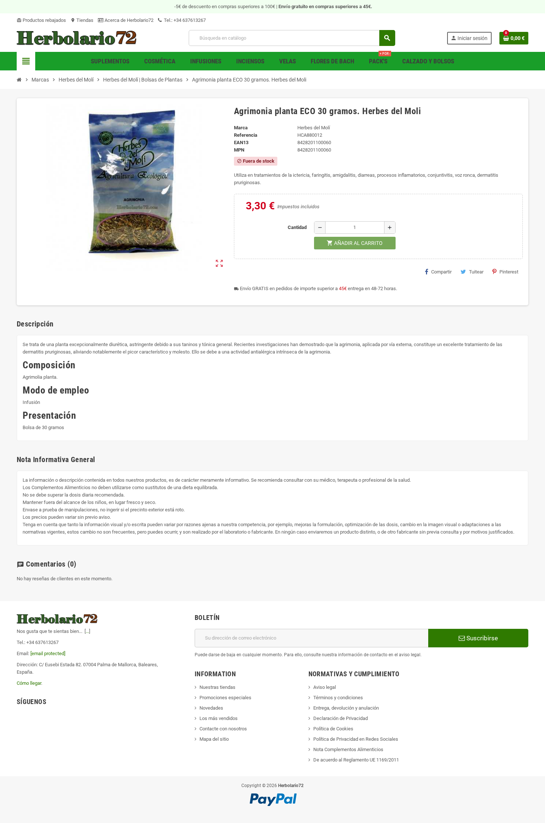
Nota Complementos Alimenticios (348, 749)
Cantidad (297, 227)
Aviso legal (324, 687)
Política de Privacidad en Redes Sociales (355, 739)
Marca (241, 127)
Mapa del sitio (214, 739)
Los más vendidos (218, 718)
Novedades (211, 708)
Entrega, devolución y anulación (346, 708)
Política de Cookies (333, 728)
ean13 (241, 142)
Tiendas (81, 20)
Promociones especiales (225, 697)
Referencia (245, 135)
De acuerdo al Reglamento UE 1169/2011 (356, 760)
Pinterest (508, 272)
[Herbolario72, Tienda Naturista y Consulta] (77, 37)
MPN (239, 150)
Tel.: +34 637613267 (184, 20)
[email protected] (47, 653)
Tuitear (476, 272)
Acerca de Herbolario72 (128, 20)
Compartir (441, 272)
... (87, 631)
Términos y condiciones (338, 697)
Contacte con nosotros (223, 728)
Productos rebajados (41, 20)
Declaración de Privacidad (340, 718)
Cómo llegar (29, 683)
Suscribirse (481, 638)
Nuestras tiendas (217, 687)
